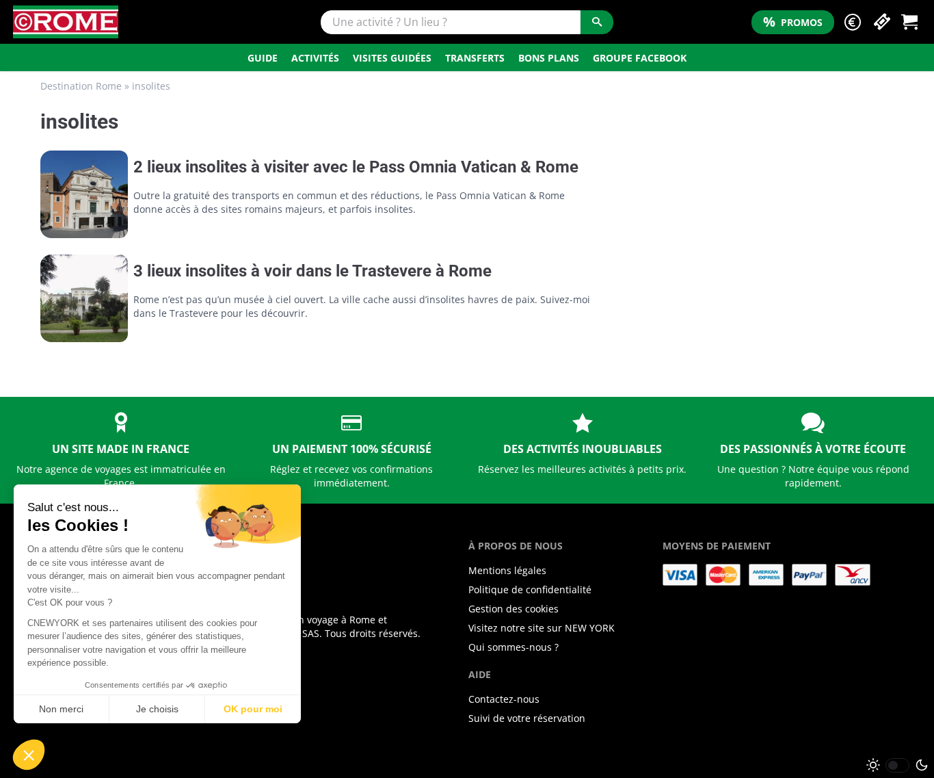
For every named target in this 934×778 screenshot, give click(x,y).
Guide (263, 57)
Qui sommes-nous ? (513, 646)
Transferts (475, 57)
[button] (852, 22)
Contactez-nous (503, 698)
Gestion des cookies (513, 608)
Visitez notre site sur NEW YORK (541, 627)
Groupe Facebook (639, 57)
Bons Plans (548, 57)
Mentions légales (507, 570)
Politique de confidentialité (529, 589)
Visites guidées (392, 57)
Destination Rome (81, 85)
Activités (315, 57)
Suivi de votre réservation (526, 718)
